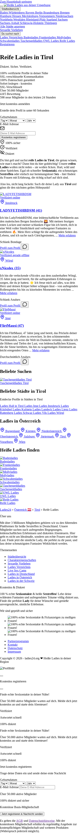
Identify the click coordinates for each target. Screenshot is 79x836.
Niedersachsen (64, 16)
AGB (19, 820)
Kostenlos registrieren (14, 137)
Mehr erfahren (67, 235)
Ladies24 (5, 509)
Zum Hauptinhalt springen (16, 1)
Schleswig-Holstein (32, 23)
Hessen (17, 16)
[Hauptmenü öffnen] (1, 6)
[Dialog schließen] (1, 675)
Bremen (65, 12)
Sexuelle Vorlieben (11, 30)
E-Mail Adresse (9, 124)
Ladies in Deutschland (21, 574)
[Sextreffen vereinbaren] (25, 247)
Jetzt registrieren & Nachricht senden (22, 814)
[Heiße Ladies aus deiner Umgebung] (27, 5)
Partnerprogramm (18, 641)
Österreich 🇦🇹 (22, 509)
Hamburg (6, 16)
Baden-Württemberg (13, 12)
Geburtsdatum (8, 117)
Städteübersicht (17, 556)
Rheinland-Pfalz (36, 19)
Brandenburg (51, 12)
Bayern (30, 12)
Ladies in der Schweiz (21, 580)
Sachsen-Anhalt (10, 23)
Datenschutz (15, 648)
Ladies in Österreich (20, 577)
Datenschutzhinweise (42, 820)
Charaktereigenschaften (22, 560)
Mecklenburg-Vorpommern (39, 16)
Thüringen (50, 23)
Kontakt (12, 644)
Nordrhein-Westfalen (13, 19)
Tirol (37, 509)
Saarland (52, 19)
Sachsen (63, 19)
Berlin (39, 12)
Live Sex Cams (17, 570)
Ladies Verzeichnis (19, 567)
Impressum (14, 651)
